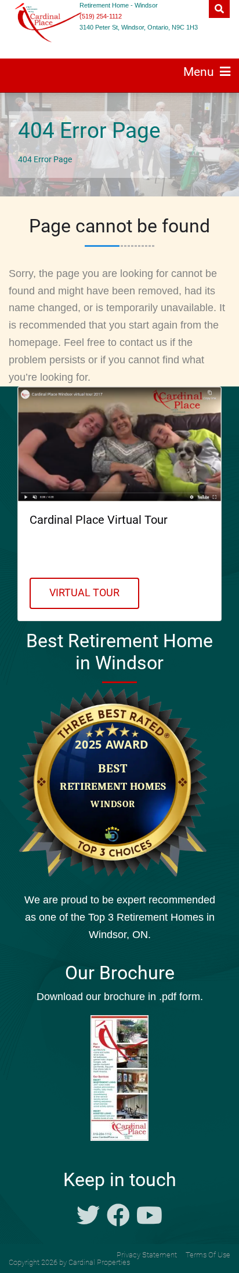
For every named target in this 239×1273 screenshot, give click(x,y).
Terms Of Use (208, 1255)
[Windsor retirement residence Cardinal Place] (31, 22)
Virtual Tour (84, 593)
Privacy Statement (147, 1255)
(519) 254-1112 (100, 16)
